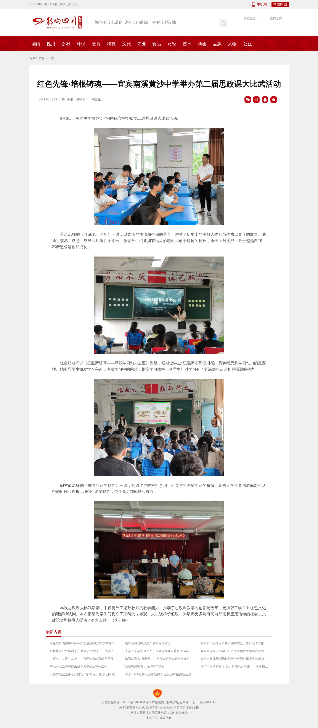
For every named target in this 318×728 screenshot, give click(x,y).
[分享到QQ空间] (273, 99)
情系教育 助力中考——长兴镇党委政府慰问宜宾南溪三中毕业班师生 (159, 658)
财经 (171, 43)
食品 (156, 43)
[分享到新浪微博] (256, 99)
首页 (32, 58)
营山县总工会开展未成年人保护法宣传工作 (78, 666)
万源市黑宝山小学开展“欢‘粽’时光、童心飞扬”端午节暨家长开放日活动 (84, 674)
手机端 (262, 4)
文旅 (126, 43)
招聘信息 (179, 707)
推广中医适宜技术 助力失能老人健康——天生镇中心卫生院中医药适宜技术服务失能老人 (235, 666)
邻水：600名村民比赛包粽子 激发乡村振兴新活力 (158, 674)
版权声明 (152, 707)
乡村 (66, 43)
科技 (111, 43)
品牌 (217, 43)
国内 (36, 43)
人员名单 (166, 707)
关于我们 (125, 707)
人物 (232, 43)
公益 (247, 43)
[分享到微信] (247, 99)
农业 (141, 43)
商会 (202, 43)
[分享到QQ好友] (265, 99)
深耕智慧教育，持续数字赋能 (144, 666)
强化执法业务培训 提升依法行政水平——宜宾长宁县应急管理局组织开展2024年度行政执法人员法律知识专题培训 (84, 651)
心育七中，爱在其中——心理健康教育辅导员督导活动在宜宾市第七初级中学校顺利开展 (84, 658)
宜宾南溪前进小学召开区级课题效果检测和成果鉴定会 (235, 651)
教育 (96, 43)
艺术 (187, 43)
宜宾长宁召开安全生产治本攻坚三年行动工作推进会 (235, 643)
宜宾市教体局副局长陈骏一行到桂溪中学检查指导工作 (235, 658)
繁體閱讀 (280, 4)
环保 (81, 43)
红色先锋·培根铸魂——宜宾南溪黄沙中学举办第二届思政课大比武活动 (84, 643)
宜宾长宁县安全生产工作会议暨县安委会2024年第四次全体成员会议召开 (159, 651)
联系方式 (139, 707)
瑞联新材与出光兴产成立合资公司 (147, 643)
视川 (51, 43)
